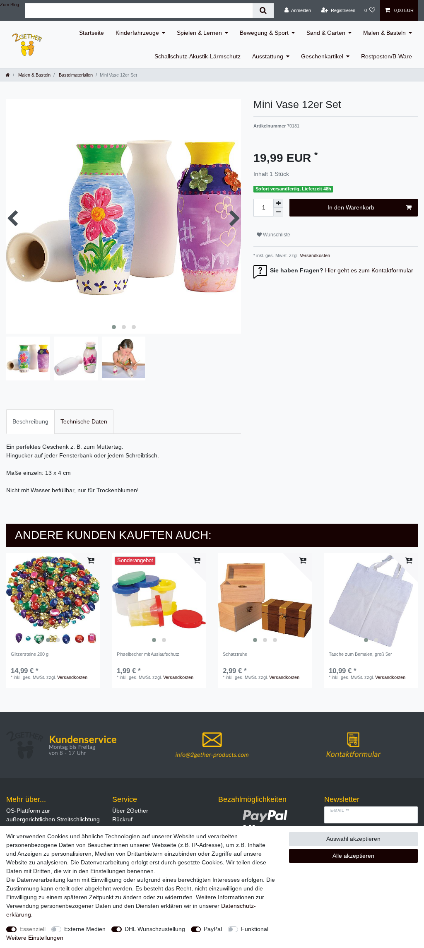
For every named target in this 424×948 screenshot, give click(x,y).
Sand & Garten (325, 32)
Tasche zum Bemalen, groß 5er (360, 654)
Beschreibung (30, 421)
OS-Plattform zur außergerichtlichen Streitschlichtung (53, 815)
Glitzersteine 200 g (29, 654)
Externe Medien (85, 929)
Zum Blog (9, 4)
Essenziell (32, 929)
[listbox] (53, 600)
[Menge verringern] (278, 212)
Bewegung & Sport (264, 32)
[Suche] (263, 10)
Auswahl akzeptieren (353, 838)
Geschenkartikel (322, 56)
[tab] (30, 421)
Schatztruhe (235, 654)
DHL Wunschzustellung (155, 929)
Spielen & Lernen (199, 32)
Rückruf (122, 819)
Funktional (254, 929)
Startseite (91, 32)
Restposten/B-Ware (386, 56)
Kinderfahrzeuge (137, 32)
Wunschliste (276, 235)
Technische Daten (83, 421)
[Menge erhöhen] (278, 203)
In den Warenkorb (351, 207)
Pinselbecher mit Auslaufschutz (148, 654)
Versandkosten (314, 255)
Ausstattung (267, 56)
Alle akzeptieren (353, 855)
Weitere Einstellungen (34, 937)
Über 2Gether (130, 810)
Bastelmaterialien (75, 74)
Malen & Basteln (384, 32)
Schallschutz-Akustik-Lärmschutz (197, 56)
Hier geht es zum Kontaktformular (369, 270)
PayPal (213, 929)
